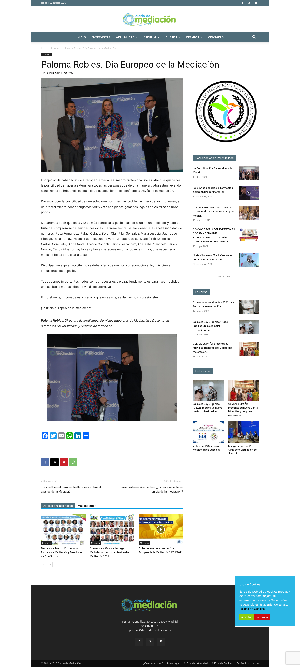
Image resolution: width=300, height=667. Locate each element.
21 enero (56, 48)
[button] (254, 37)
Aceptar (246, 617)
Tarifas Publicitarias (248, 663)
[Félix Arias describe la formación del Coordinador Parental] (249, 193)
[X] (249, 3)
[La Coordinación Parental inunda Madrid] (249, 173)
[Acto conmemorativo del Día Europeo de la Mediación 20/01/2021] (161, 529)
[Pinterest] (64, 462)
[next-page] (50, 564)
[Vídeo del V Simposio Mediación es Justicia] (208, 432)
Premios (192, 37)
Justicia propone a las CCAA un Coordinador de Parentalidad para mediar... (213, 211)
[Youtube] (256, 3)
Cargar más (224, 276)
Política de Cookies (222, 663)
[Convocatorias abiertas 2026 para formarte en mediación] (249, 307)
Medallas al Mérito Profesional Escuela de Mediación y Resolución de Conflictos (62, 552)
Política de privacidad (195, 663)
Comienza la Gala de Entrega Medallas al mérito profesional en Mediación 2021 (110, 552)
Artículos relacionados (58, 505)
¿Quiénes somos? (153, 663)
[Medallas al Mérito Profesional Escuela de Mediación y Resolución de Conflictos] (63, 529)
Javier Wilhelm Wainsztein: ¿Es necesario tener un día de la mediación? (151, 489)
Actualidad (125, 37)
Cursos (171, 37)
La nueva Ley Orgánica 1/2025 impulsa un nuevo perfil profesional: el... (210, 326)
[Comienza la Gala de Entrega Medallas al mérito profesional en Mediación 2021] (112, 529)
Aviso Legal (173, 663)
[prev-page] (43, 564)
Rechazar (262, 617)
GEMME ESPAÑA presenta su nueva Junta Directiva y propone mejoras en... (212, 347)
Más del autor (87, 505)
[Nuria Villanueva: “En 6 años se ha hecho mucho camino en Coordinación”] (249, 260)
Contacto (216, 37)
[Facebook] (242, 3)
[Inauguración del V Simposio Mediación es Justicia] (243, 432)
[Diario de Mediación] (150, 19)
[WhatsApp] (73, 462)
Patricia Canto (54, 72)
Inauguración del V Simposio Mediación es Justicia (242, 450)
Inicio (81, 37)
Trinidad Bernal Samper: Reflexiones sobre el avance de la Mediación (71, 489)
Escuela (150, 37)
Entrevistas (100, 37)
